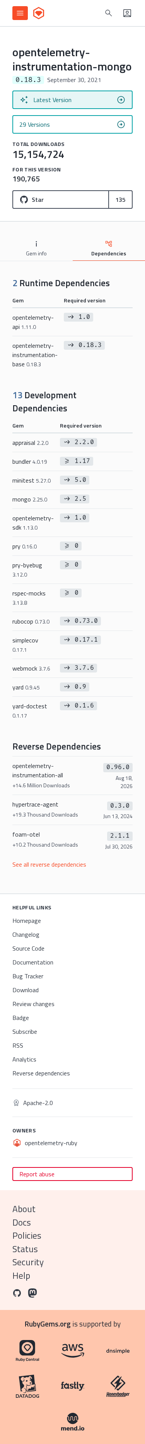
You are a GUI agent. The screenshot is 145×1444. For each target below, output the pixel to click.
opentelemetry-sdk (33, 522)
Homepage (26, 920)
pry (24, 546)
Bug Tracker (27, 976)
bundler (29, 461)
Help (21, 1275)
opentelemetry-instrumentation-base (35, 355)
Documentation (32, 962)
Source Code (28, 948)
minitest (31, 480)
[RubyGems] (38, 13)
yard (26, 687)
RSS (17, 1045)
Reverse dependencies (41, 1073)
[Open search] (109, 13)
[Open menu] (20, 13)
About (24, 1209)
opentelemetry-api (33, 322)
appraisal (30, 442)
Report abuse (37, 1174)
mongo (29, 499)
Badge (20, 1017)
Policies (26, 1235)
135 (120, 199)
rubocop (30, 621)
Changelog (25, 934)
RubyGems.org (48, 1323)
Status (25, 1249)
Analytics (24, 1059)
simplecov (25, 645)
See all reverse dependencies (49, 864)
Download (25, 990)
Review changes (33, 1003)
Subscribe (24, 1031)
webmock (31, 668)
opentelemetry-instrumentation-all (41, 775)
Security (28, 1262)
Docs (21, 1222)
